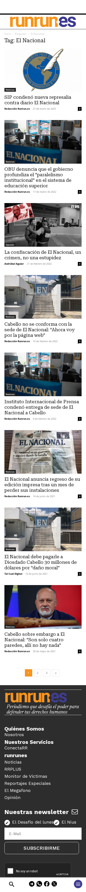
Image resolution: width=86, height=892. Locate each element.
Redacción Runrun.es (17, 108)
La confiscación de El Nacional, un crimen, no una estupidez (42, 255)
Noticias (10, 89)
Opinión (10, 244)
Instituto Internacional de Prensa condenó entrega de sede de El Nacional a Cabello (41, 407)
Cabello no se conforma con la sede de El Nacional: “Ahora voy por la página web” (39, 330)
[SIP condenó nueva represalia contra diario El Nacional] (43, 70)
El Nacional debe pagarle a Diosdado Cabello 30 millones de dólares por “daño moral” (40, 562)
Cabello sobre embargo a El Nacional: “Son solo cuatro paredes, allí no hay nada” (34, 640)
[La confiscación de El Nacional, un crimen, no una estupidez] (43, 225)
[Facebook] (46, 884)
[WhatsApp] (39, 884)
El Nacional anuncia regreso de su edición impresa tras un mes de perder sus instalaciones (42, 485)
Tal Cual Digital (13, 573)
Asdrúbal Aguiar (14, 263)
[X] (54, 884)
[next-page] (56, 673)
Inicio (7, 34)
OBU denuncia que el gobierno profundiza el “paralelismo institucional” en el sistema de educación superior (38, 177)
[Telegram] (32, 884)
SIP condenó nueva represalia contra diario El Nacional (37, 100)
